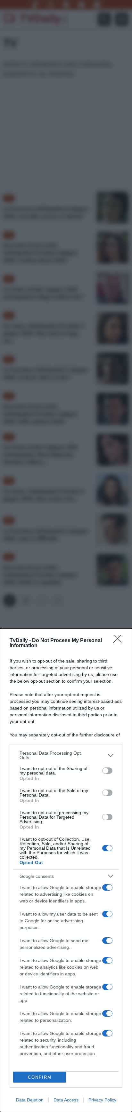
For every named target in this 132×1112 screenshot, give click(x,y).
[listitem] (66, 755)
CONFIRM (40, 1077)
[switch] (107, 770)
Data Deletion (30, 1099)
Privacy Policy (102, 1099)
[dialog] (66, 870)
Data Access (66, 1099)
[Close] (119, 641)
